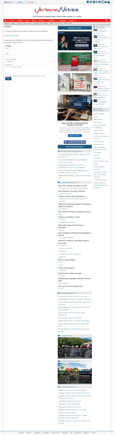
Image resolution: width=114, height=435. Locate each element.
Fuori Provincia (59, 23)
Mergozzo (45, 23)
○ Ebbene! (62, 257)
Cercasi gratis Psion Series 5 (76, 390)
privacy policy (42, 76)
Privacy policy (55, 433)
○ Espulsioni (62, 270)
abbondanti (98, 119)
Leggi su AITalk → (74, 135)
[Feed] (97, 2)
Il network (65, 433)
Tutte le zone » (68, 23)
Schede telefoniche (72, 404)
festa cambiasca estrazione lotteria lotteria (101, 185)
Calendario (62, 20)
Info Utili (41, 20)
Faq (71, 433)
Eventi (34, 20)
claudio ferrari (99, 133)
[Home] (6, 20)
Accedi (93, 433)
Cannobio (19, 23)
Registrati (86, 433)
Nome (7, 48)
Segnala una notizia (75, 28)
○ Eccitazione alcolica (66, 222)
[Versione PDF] (103, 2)
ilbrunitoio (97, 122)
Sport (27, 20)
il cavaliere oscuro (101, 180)
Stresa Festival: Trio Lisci (77, 296)
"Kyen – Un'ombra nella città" (79, 321)
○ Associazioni (63, 283)
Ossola (51, 23)
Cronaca (12, 20)
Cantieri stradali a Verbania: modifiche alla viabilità (101, 73)
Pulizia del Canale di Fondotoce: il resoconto (101, 82)
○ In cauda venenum (65, 238)
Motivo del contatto (10, 59)
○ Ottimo (61, 276)
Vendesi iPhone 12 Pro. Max (75, 410)
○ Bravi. (61, 230)
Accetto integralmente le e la (26, 76)
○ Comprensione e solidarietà (69, 254)
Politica (20, 20)
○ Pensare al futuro (65, 248)
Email (6, 53)
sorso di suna (99, 141)
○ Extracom (62, 245)
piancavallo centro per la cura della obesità (101, 174)
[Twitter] (91, 2)
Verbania (6, 23)
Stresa (24, 23)
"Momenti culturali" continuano (79, 299)
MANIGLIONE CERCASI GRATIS (77, 393)
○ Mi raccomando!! (65, 193)
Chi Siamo (29, 433)
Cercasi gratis (70, 413)
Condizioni (45, 433)
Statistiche (77, 433)
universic (97, 158)
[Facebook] (88, 2)
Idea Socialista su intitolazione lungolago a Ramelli (101, 64)
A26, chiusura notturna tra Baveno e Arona (101, 55)
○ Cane (61, 289)
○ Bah (60, 262)
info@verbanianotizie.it (11, 36)
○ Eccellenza (63, 209)
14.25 (96, 116)
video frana (98, 130)
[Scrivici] (100, 2)
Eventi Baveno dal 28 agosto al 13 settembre (101, 40)
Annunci (71, 20)
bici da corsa (76, 401)
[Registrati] (105, 2)
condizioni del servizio (28, 76)
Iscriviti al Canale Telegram (75, 146)
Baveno (30, 23)
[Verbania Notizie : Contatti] (57, 14)
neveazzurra (98, 144)
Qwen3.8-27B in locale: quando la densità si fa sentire (75, 124)
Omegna (12, 23)
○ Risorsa (61, 219)
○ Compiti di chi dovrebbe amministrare (73, 188)
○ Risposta (62, 251)
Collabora (37, 433)
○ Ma (60, 214)
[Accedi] (108, 2)
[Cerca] (107, 20)
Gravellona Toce (37, 23)
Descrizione (8, 64)
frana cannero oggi (101, 161)
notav (96, 164)
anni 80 (96, 155)
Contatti (21, 433)
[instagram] (94, 2)
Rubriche (51, 20)
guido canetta (99, 114)
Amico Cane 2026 (74, 318)
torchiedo (97, 152)
